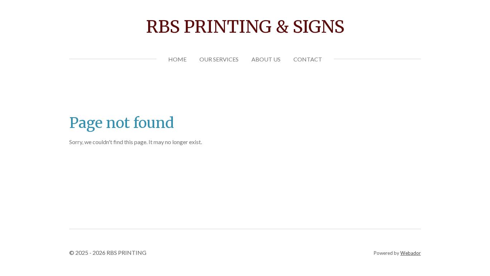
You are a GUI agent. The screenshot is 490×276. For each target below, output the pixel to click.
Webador (410, 253)
